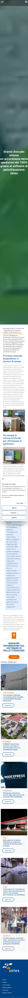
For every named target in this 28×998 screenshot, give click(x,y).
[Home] (3, 2)
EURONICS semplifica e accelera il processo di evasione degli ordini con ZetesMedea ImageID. (11, 746)
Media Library (7, 993)
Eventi (5, 982)
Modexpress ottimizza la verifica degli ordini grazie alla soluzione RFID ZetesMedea (13, 795)
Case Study (6, 985)
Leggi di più (8, 705)
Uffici (4, 980)
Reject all (14, 517)
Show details (20, 503)
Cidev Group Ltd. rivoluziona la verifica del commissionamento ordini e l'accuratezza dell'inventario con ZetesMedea (14, 892)
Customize (13, 512)
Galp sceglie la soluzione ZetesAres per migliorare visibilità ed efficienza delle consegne (12, 843)
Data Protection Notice (16, 495)
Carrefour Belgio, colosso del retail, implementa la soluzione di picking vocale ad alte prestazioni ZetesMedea (14, 941)
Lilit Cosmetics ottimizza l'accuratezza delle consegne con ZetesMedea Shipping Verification (13, 698)
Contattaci (14, 657)
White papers (7, 987)
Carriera (5, 990)
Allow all (14, 508)
